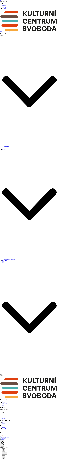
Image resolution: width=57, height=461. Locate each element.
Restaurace (3, 404)
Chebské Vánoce (4, 8)
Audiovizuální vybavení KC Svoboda (9, 259)
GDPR (3, 422)
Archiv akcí (3, 423)
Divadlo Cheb (4, 428)
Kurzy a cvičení (4, 260)
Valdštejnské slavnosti (5, 7)
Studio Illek (10, 459)
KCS (3, 262)
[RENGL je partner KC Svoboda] (2, 439)
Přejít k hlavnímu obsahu (3, 0)
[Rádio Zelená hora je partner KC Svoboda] (3, 438)
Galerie (3, 261)
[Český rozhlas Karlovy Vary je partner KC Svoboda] (4, 437)
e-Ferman (23, 459)
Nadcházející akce (6, 146)
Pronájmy (3, 149)
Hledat (1, 374)
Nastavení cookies (34, 459)
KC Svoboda (4, 5)
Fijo (2, 429)
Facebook (3, 417)
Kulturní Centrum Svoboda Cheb (5, 31)
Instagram (3, 418)
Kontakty (5, 372)
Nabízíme (5, 258)
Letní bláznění (6, 148)
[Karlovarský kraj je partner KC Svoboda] (4, 436)
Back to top (2, 446)
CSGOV (17, 459)
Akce (3, 401)
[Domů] (28, 30)
